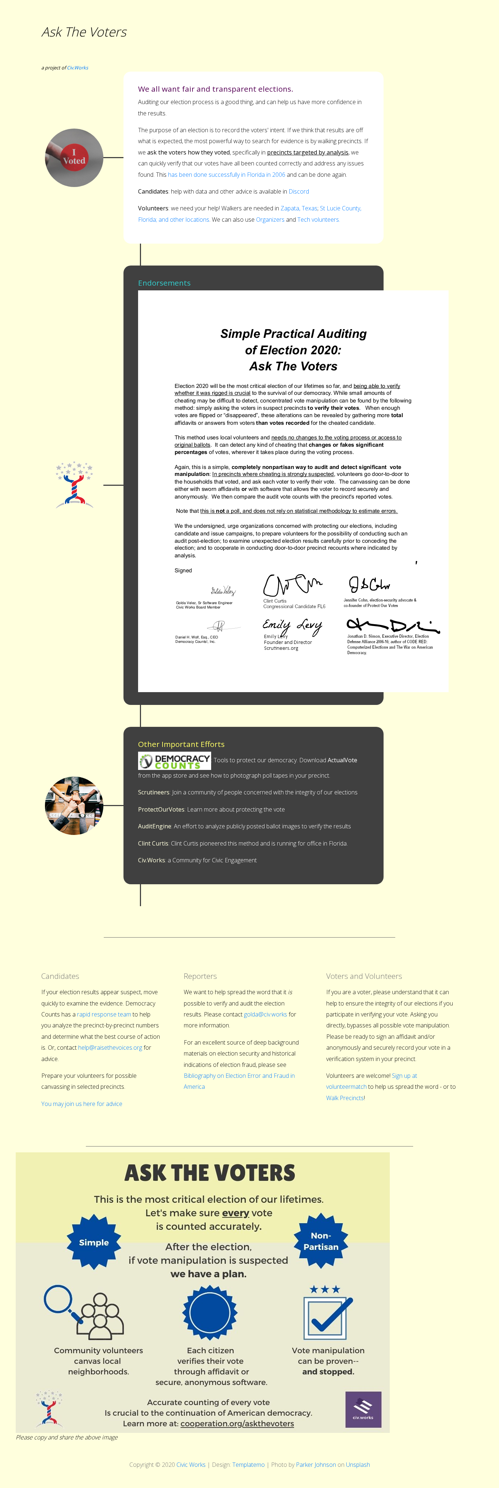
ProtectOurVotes (161, 809)
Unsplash (358, 1465)
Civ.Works (77, 67)
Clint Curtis (153, 843)
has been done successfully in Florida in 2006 (226, 175)
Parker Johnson (316, 1465)
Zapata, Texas (299, 208)
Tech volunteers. (318, 219)
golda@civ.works (265, 1014)
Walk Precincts (345, 1098)
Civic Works (191, 1465)
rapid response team (104, 1014)
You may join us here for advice (81, 1104)
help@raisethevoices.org (110, 1047)
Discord (299, 191)
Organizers (270, 219)
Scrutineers (153, 792)
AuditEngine (154, 826)
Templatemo (248, 1465)
